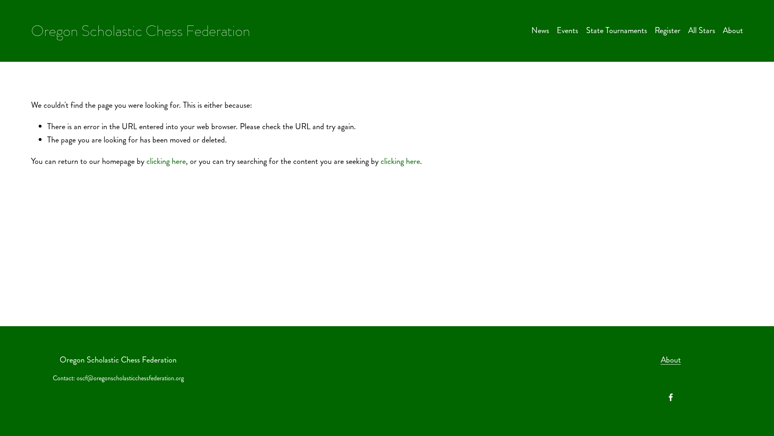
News (540, 30)
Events (567, 30)
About (733, 30)
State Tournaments (616, 30)
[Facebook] (671, 397)
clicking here (166, 161)
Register (667, 30)
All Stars (701, 30)
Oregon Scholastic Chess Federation (140, 30)
